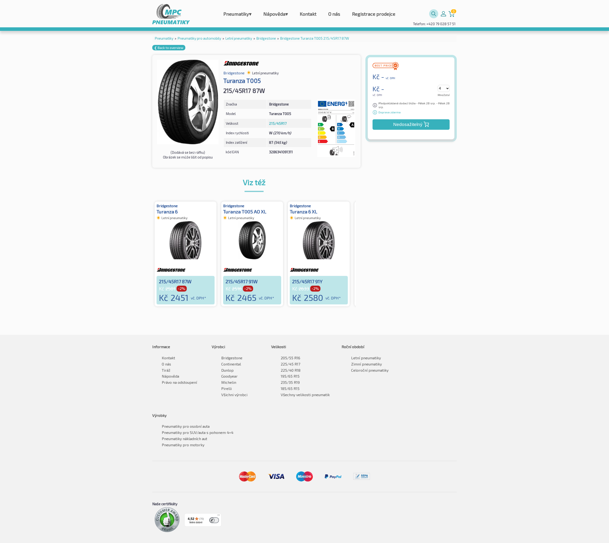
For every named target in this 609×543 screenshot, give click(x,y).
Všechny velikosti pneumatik (305, 394)
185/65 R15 (290, 388)
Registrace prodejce (373, 14)
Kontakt (308, 14)
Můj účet (443, 13)
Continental (231, 364)
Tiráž (166, 370)
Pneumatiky (237, 14)
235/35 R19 (290, 382)
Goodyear (229, 376)
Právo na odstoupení (179, 382)
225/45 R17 (290, 364)
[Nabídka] (218, 516)
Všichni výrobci (234, 394)
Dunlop (227, 370)
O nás (334, 14)
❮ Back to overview (168, 48)
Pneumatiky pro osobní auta (186, 426)
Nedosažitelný (407, 124)
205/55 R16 (290, 358)
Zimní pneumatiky (366, 364)
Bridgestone (231, 358)
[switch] (214, 520)
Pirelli (226, 388)
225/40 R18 (290, 370)
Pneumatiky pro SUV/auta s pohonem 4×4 (197, 432)
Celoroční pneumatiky (369, 370)
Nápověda (275, 14)
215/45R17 (278, 123)
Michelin (228, 382)
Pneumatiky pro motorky (183, 444)
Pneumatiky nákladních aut (184, 438)
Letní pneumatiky (366, 358)
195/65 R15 (290, 376)
